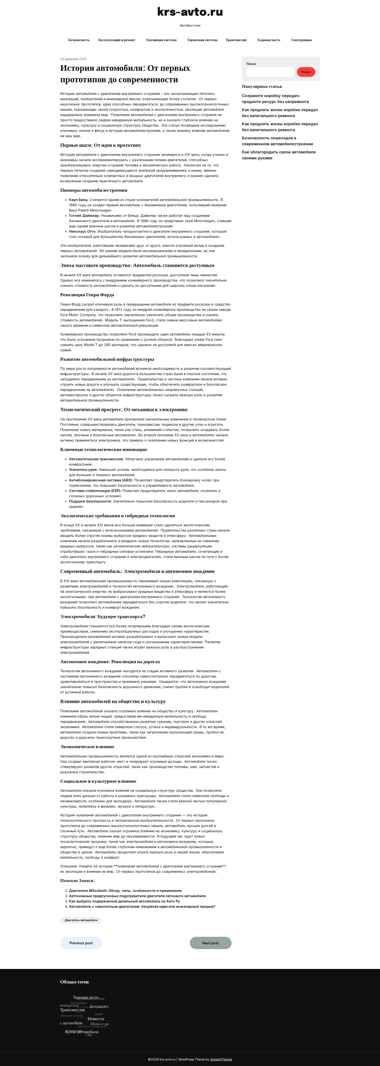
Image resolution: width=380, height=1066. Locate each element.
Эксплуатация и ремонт (116, 40)
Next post (210, 943)
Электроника (301, 40)
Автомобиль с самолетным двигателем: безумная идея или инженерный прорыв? (142, 906)
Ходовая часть (268, 40)
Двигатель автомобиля (81, 920)
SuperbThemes (221, 1059)
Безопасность (79, 40)
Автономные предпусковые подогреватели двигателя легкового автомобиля (137, 896)
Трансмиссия (236, 40)
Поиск (251, 64)
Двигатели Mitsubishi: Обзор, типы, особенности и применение (125, 890)
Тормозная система (202, 40)
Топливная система (161, 40)
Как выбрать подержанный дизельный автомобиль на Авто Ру (124, 901)
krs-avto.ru (190, 12)
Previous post (81, 943)
